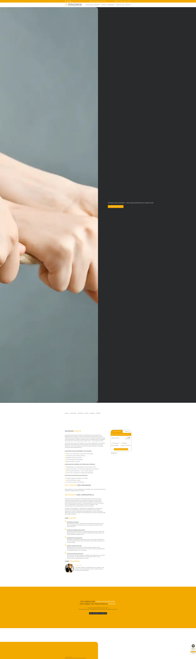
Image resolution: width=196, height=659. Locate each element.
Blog (123, 4)
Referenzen (110, 4)
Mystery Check (89, 4)
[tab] (117, 431)
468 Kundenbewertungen (193, 651)
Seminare (96, 4)
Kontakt (127, 4)
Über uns (118, 4)
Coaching (104, 4)
